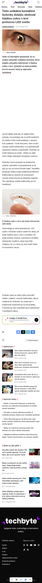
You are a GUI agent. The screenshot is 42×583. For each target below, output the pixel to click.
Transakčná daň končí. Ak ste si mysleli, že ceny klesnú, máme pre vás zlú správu (27, 377)
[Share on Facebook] (12, 579)
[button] (4, 2)
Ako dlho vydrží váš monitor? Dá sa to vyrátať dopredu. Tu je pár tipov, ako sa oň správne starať (14, 452)
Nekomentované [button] (33, 340)
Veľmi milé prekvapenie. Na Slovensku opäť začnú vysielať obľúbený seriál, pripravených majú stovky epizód (20, 421)
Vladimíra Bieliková (8, 26)
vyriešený (6, 72)
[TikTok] (24, 550)
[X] (27, 545)
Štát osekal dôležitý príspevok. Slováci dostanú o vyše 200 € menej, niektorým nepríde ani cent (27, 389)
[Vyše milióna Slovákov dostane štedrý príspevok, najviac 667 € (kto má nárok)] (7, 354)
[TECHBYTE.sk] (21, 2)
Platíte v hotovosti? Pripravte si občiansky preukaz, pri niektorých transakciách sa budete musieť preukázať (19, 406)
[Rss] (28, 550)
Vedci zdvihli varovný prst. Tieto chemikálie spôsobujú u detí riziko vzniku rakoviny (14, 480)
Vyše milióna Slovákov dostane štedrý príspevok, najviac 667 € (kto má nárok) (26, 353)
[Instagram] (38, 545)
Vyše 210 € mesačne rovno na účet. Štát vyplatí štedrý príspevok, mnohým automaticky (27, 365)
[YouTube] (31, 545)
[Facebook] (24, 545)
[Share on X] (16, 579)
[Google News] (34, 545)
